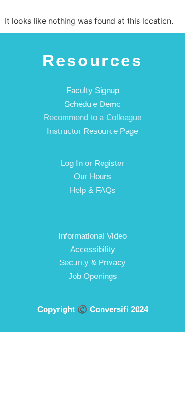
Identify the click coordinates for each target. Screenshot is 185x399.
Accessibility (92, 249)
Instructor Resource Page (92, 131)
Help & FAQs (93, 190)
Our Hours (92, 176)
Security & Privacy (92, 262)
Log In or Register (92, 163)
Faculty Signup (92, 90)
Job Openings (92, 276)
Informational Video (92, 236)
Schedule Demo (92, 104)
